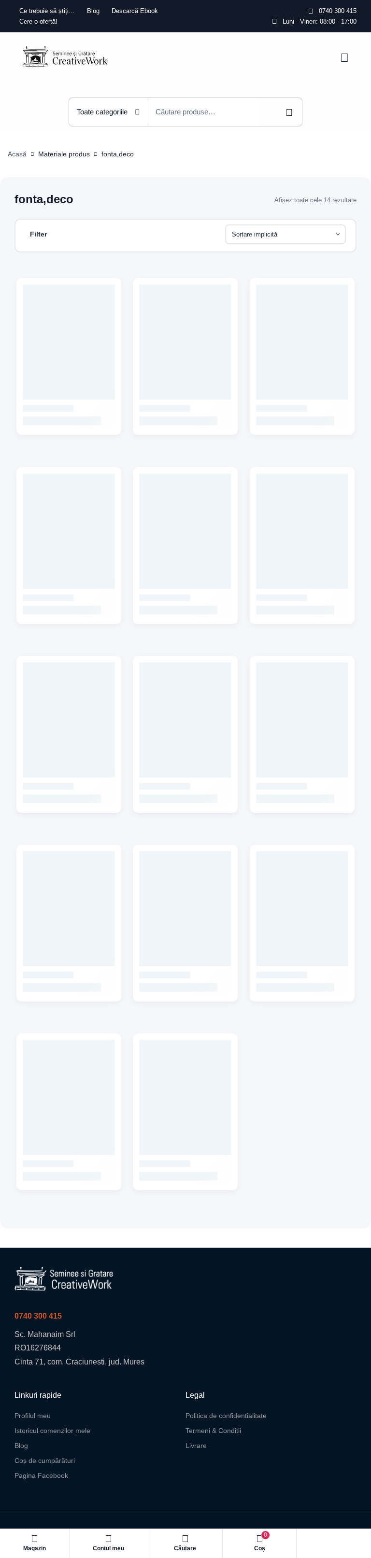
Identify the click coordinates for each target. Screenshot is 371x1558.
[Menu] (344, 58)
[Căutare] (280, 111)
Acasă (17, 154)
